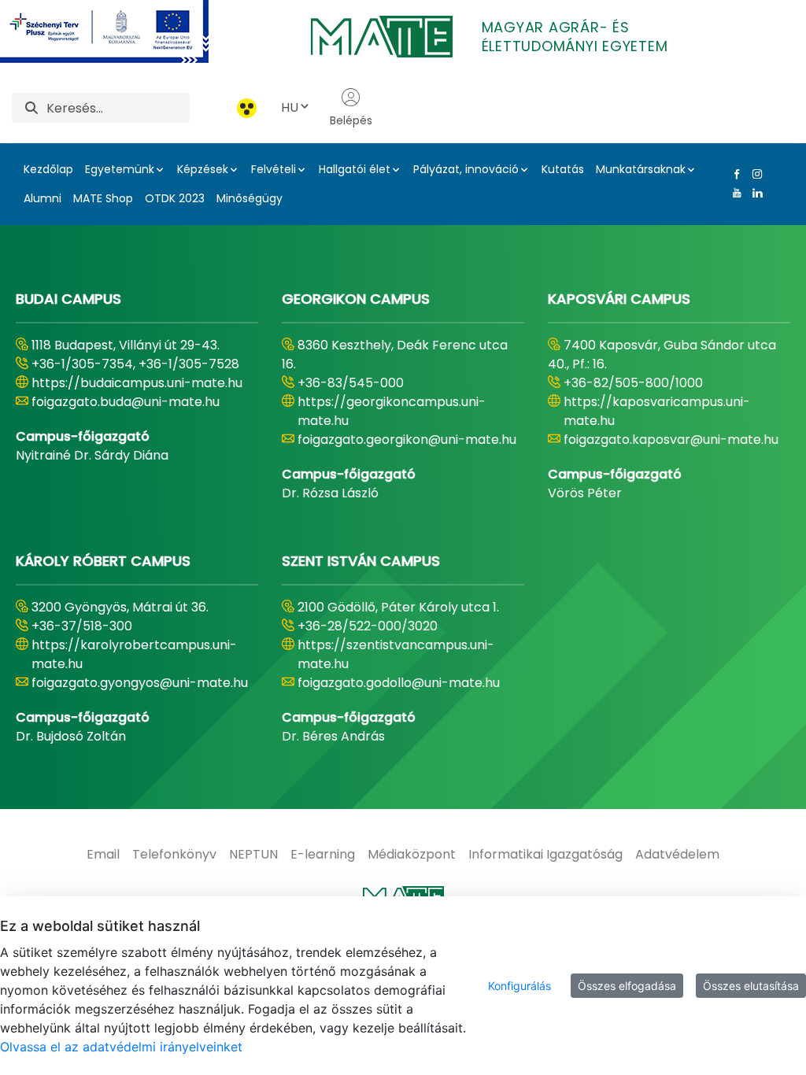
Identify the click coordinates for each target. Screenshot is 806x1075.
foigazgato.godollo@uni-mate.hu (399, 683)
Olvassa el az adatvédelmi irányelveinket (121, 1047)
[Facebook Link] (733, 173)
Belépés (351, 120)
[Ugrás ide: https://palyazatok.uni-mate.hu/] (123, 31)
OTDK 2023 (175, 198)
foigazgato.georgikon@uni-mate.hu (407, 439)
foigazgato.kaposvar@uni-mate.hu (671, 439)
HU (289, 107)
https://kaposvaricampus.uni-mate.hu (657, 411)
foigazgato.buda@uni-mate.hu (125, 402)
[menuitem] (103, 854)
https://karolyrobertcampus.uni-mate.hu (134, 654)
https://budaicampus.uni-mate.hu (136, 383)
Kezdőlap (48, 169)
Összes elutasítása (751, 985)
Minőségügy (249, 198)
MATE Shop (103, 198)
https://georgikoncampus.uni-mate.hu (392, 411)
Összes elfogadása (627, 985)
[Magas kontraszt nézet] (246, 108)
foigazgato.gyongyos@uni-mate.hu (139, 683)
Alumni (42, 198)
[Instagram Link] (754, 173)
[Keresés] (31, 108)
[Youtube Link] (733, 192)
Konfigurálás (519, 985)
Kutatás (563, 169)
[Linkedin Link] (754, 192)
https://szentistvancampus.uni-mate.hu (396, 654)
